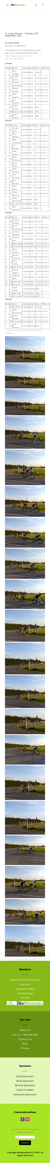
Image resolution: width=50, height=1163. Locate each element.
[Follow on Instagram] (27, 1119)
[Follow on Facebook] (23, 1119)
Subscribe (25, 1143)
